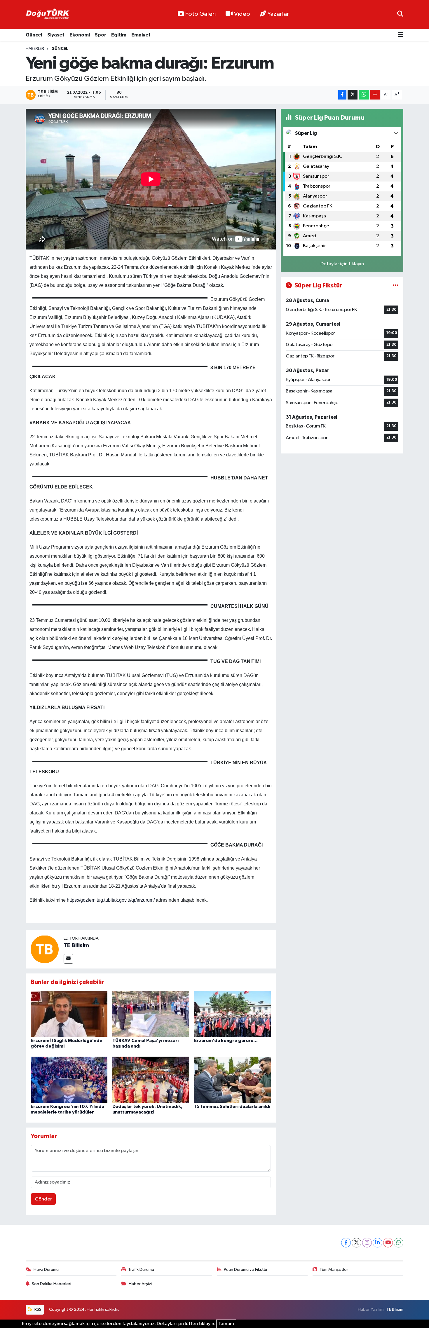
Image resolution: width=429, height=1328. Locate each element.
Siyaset (55, 34)
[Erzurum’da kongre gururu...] (232, 1013)
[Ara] (400, 14)
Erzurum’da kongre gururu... (226, 1040)
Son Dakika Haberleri (51, 1284)
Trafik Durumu (141, 1269)
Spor (100, 34)
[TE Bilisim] (45, 949)
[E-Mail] (68, 959)
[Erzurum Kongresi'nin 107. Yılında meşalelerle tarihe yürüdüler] (69, 1079)
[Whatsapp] (398, 1242)
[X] (356, 1242)
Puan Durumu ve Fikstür (246, 1269)
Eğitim (118, 34)
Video (242, 14)
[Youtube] (388, 1242)
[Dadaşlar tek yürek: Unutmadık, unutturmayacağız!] (150, 1079)
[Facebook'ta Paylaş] (342, 95)
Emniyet (141, 34)
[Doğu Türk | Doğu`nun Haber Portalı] (47, 15)
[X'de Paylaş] (353, 95)
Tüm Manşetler (334, 1269)
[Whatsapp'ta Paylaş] (364, 95)
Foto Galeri (200, 14)
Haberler (35, 49)
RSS (37, 1309)
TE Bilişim (394, 1309)
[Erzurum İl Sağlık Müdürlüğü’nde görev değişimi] (69, 1013)
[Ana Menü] (400, 35)
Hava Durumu (46, 1269)
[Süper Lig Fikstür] (395, 285)
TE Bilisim (76, 945)
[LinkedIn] (377, 1242)
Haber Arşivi (140, 1284)
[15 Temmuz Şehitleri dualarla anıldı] (232, 1079)
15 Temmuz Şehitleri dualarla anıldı (232, 1106)
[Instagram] (367, 1242)
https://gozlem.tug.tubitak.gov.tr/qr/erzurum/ (111, 900)
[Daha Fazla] (375, 95)
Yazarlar (278, 14)
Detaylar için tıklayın (342, 263)
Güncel (34, 34)
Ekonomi (79, 34)
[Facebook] (346, 1242)
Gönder (43, 1199)
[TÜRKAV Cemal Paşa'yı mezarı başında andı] (150, 1013)
